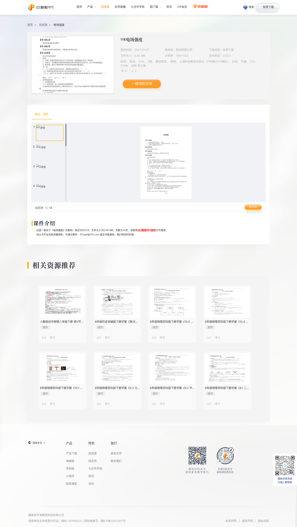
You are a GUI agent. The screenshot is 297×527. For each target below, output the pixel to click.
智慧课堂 (71, 483)
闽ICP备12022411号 (113, 521)
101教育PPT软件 (147, 230)
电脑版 (70, 461)
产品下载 (71, 453)
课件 (45, 327)
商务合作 (116, 453)
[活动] (201, 7)
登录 (251, 7)
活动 (91, 483)
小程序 (70, 476)
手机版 (70, 468)
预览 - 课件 (42, 114)
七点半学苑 (95, 468)
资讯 (91, 476)
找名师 (92, 461)
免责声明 (231, 521)
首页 (30, 25)
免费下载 (268, 7)
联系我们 (116, 461)
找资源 (43, 25)
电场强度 (58, 25)
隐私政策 (263, 521)
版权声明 (247, 521)
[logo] (41, 7)
